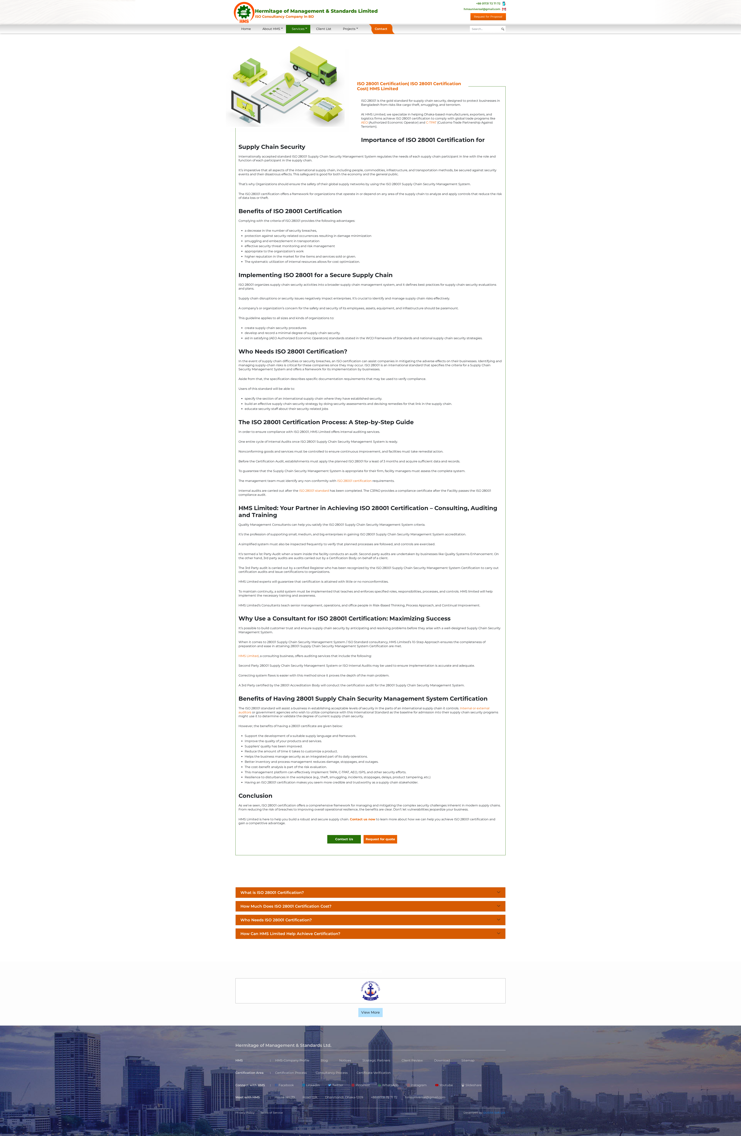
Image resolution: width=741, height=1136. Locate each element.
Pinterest (363, 1085)
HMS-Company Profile (292, 1060)
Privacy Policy (245, 1112)
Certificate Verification (374, 1073)
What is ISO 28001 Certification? (272, 892)
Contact (381, 29)
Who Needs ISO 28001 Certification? (276, 920)
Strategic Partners (376, 1060)
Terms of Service (271, 1112)
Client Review (412, 1060)
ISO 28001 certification (354, 481)
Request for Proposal (488, 16)
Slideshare (473, 1085)
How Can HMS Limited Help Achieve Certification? (290, 933)
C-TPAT (431, 122)
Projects (349, 29)
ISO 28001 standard (314, 491)
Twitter (337, 1085)
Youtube (446, 1085)
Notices (345, 1060)
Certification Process (291, 1073)
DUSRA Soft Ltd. (494, 1112)
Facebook (286, 1085)
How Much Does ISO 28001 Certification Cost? (286, 906)
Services (298, 29)
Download (442, 1060)
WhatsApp (390, 1085)
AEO (364, 122)
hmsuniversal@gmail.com (482, 9)
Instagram (419, 1085)
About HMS (271, 29)
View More (370, 1012)
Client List (323, 29)
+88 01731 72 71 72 (488, 3)
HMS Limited (249, 656)
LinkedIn (313, 1085)
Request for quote (380, 839)
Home (246, 29)
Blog (324, 1060)
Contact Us (344, 839)
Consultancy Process (332, 1073)
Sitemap (468, 1060)
